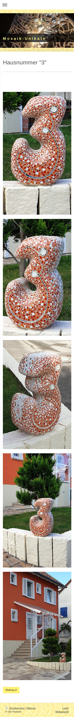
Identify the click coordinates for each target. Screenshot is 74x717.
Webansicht (62, 711)
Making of (11, 689)
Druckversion (17, 708)
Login (65, 708)
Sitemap (31, 708)
